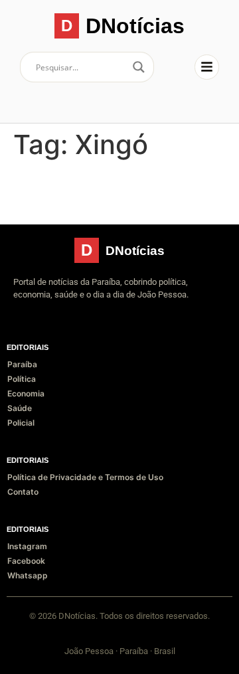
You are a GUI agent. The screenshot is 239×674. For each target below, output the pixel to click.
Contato (23, 492)
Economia (25, 393)
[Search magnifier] (138, 67)
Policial (21, 423)
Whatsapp (27, 575)
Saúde (19, 408)
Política (21, 379)
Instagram (27, 546)
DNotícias (135, 26)
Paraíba (22, 364)
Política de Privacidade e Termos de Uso (85, 477)
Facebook (26, 561)
